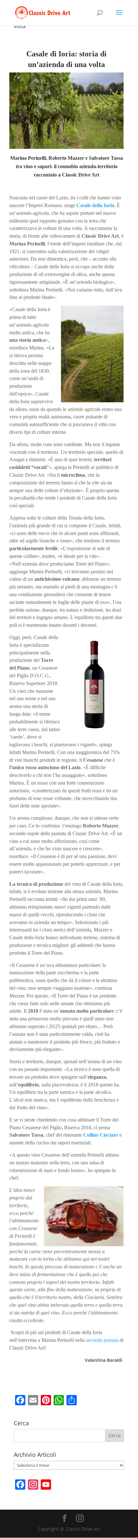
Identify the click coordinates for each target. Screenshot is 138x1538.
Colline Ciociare (100, 1135)
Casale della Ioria (95, 205)
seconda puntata (102, 1340)
